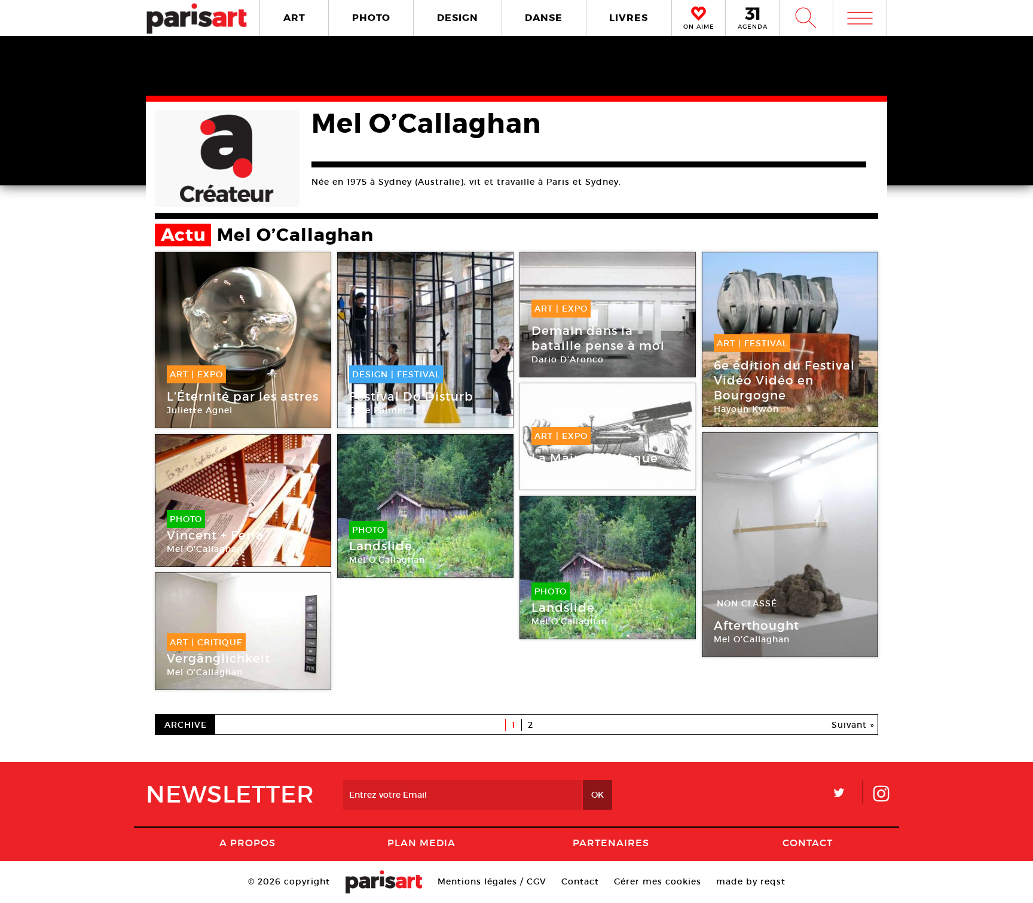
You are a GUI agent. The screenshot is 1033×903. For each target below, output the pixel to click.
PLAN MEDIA (421, 843)
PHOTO (371, 17)
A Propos (247, 843)
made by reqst (751, 881)
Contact (808, 843)
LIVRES (628, 17)
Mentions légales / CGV (492, 881)
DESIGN (457, 17)
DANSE (544, 17)
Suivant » (853, 724)
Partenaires (611, 843)
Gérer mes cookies (657, 881)
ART (294, 17)
